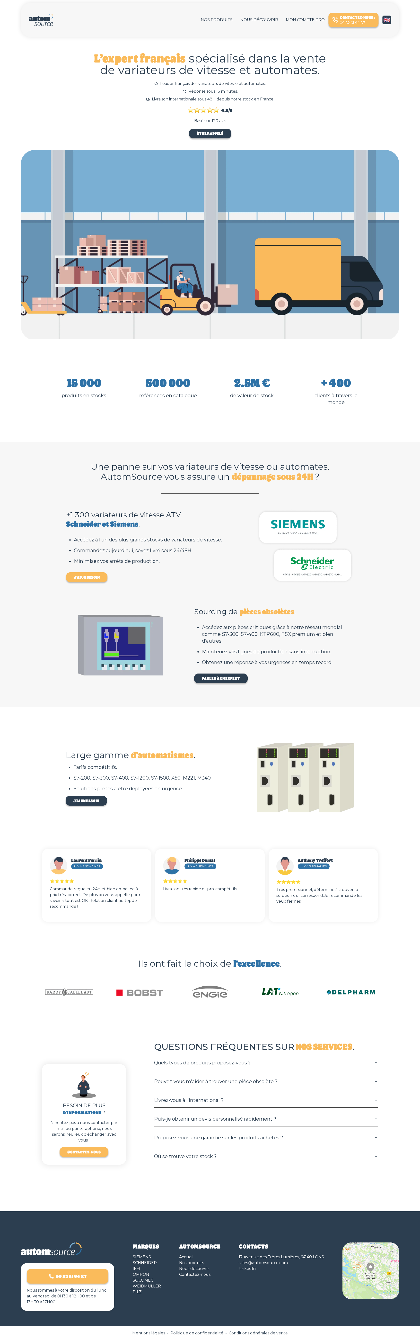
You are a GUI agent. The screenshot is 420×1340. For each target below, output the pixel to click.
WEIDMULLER (147, 1286)
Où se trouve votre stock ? (185, 1156)
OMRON (141, 1274)
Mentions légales (148, 1333)
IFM (136, 1268)
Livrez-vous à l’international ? (189, 1100)
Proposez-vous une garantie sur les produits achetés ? (218, 1138)
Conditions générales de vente (258, 1333)
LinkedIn (247, 1268)
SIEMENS (142, 1257)
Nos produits (217, 20)
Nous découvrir (259, 20)
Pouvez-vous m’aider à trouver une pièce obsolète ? (216, 1081)
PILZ (137, 1292)
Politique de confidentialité (196, 1333)
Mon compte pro (305, 20)
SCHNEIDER (145, 1262)
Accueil (186, 1257)
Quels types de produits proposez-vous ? (202, 1063)
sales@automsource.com (263, 1262)
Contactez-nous (84, 1152)
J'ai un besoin (87, 577)
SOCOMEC (143, 1280)
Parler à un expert (221, 678)
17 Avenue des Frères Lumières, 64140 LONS (281, 1257)
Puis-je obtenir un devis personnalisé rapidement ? (215, 1119)
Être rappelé (210, 133)
